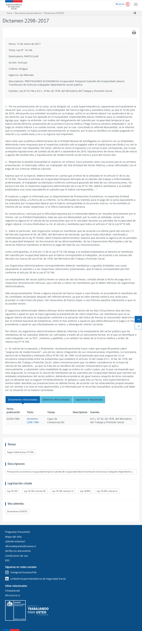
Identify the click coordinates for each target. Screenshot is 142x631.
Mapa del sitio (13, 536)
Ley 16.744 (12, 491)
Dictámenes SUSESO (54, 13)
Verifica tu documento (18, 550)
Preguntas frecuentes (17, 531)
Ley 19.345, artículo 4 (107, 491)
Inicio (9, 13)
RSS (7, 560)
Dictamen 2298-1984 (33, 420)
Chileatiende (12, 590)
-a (139, 326)
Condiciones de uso (16, 555)
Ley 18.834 (85, 491)
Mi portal (120, 4)
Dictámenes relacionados (22, 399)
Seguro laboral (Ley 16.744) (20, 452)
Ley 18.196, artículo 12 (63, 491)
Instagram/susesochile (23, 572)
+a (139, 320)
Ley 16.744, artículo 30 (35, 491)
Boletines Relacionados (56, 399)
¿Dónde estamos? (15, 541)
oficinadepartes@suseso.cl (20, 546)
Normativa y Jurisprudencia (28, 13)
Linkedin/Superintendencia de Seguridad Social (38, 578)
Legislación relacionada (89, 399)
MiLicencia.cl (12, 595)
